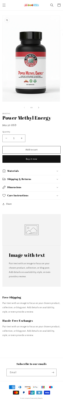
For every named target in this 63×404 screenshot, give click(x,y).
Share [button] (9, 204)
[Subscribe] (52, 372)
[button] (4, 5)
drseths (27, 398)
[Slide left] (24, 107)
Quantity (6, 132)
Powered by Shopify (36, 398)
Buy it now (31, 159)
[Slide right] (38, 107)
